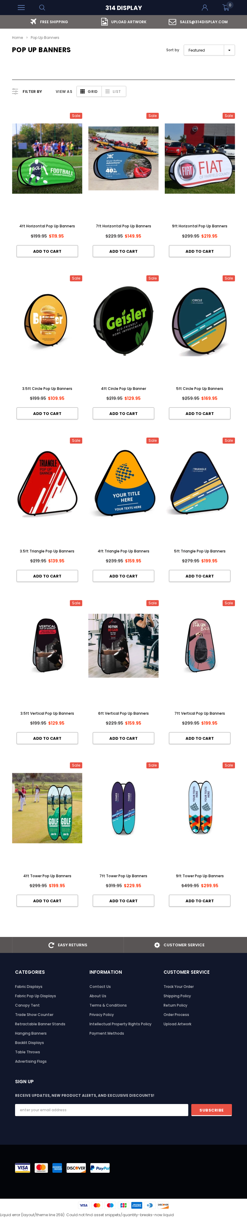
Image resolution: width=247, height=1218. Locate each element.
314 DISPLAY (123, 8)
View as (64, 91)
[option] (49, 21)
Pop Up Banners (45, 37)
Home (17, 37)
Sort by (172, 49)
